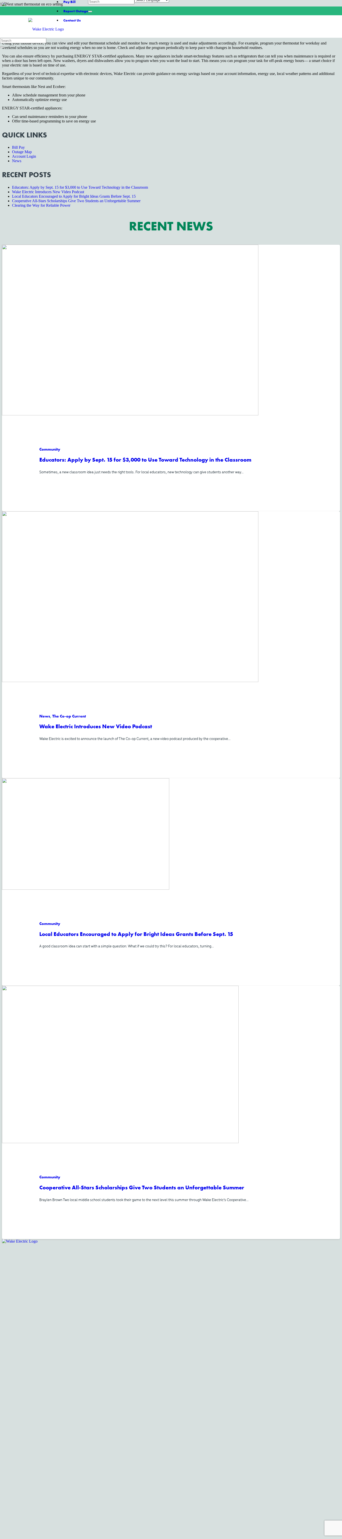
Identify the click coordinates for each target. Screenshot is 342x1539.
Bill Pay (18, 147)
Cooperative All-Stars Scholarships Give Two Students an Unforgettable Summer (141, 1187)
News (16, 161)
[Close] (90, 11)
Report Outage (75, 11)
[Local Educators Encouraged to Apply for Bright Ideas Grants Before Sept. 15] (85, 888)
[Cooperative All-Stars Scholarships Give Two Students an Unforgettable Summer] (120, 1141)
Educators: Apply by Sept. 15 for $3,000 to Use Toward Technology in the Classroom (145, 459)
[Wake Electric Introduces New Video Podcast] (130, 680)
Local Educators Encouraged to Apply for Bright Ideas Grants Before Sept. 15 (136, 933)
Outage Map (22, 152)
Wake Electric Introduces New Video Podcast (95, 726)
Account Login (24, 156)
